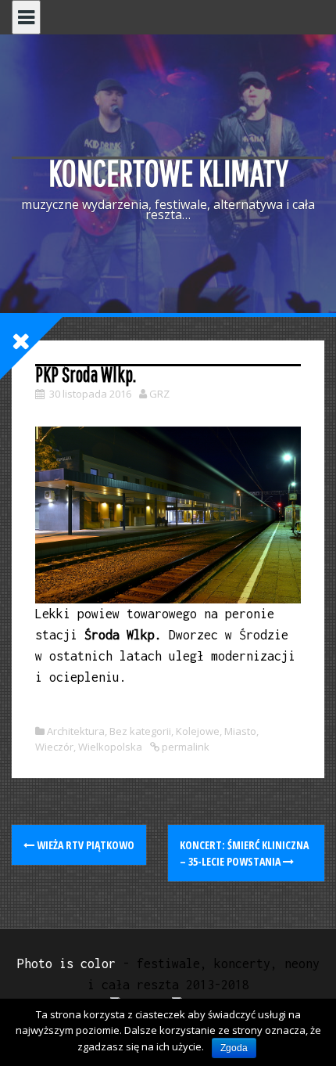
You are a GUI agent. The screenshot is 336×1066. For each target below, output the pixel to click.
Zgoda (234, 1048)
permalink (184, 747)
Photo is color (66, 963)
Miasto (240, 731)
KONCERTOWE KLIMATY (168, 172)
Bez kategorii (140, 731)
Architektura (76, 731)
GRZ (159, 394)
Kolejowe (198, 731)
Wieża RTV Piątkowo (84, 844)
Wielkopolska (110, 747)
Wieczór (54, 747)
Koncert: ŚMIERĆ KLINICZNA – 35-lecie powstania (244, 853)
